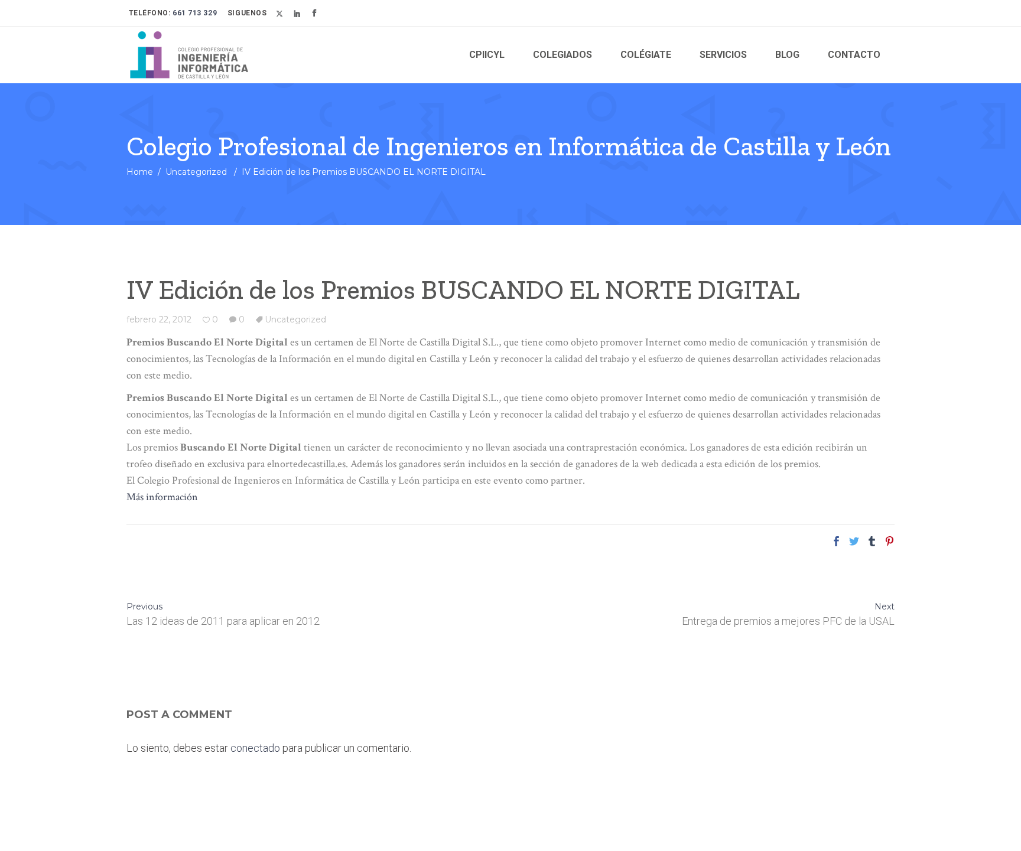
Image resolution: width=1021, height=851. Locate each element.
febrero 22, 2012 (158, 319)
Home (139, 172)
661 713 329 (194, 13)
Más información (162, 497)
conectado (255, 748)
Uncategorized (196, 172)
